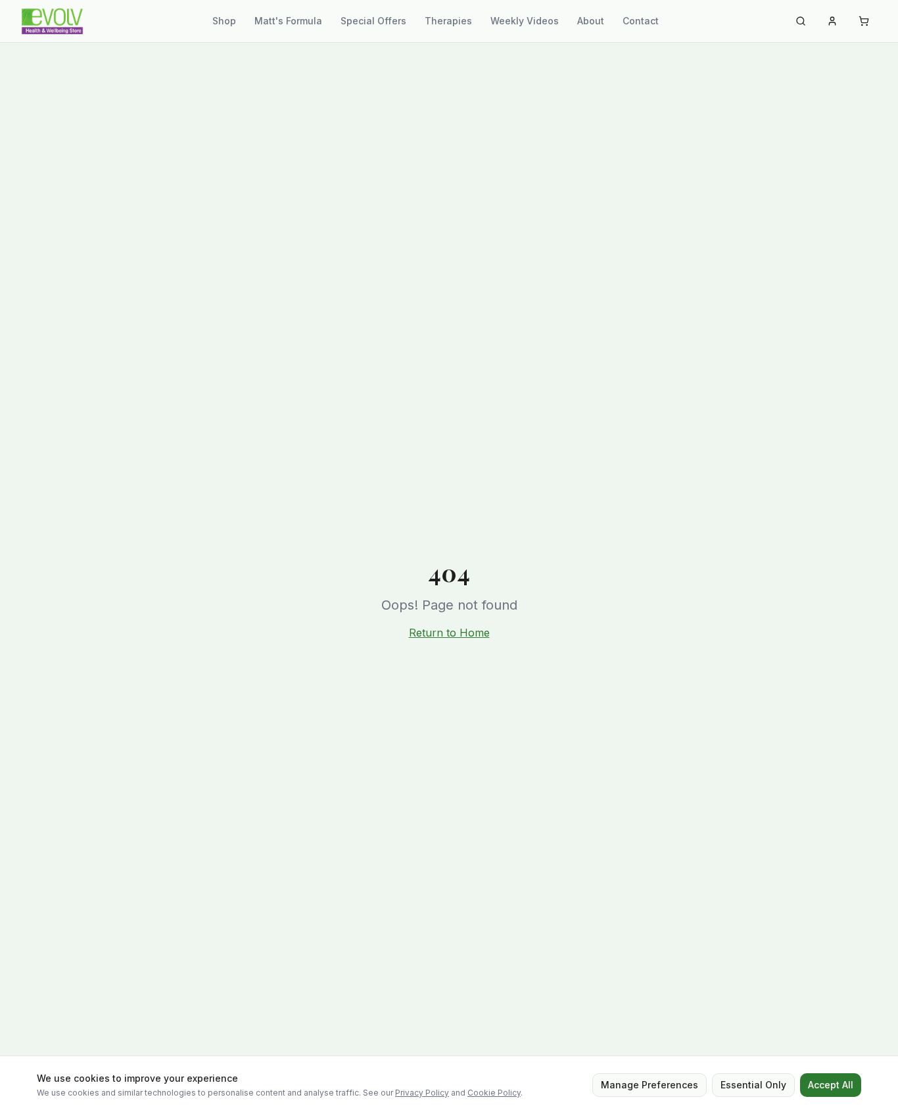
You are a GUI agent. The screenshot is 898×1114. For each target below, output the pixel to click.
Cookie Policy (494, 1093)
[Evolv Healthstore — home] (52, 21)
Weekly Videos (524, 20)
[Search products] (801, 21)
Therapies (448, 20)
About (590, 20)
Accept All (830, 1084)
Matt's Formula (288, 20)
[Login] (832, 21)
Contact (641, 20)
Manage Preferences (649, 1084)
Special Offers (373, 20)
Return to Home (449, 632)
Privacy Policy (422, 1093)
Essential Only (753, 1084)
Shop (224, 20)
